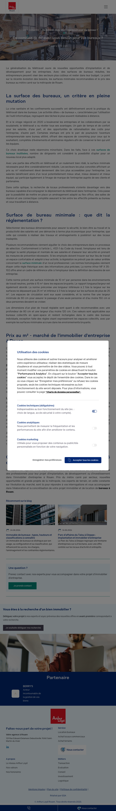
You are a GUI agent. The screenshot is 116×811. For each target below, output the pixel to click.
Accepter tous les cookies (85, 460)
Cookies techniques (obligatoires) (45, 409)
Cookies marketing (47, 443)
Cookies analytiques (46, 426)
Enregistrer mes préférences (47, 460)
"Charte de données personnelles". (63, 392)
